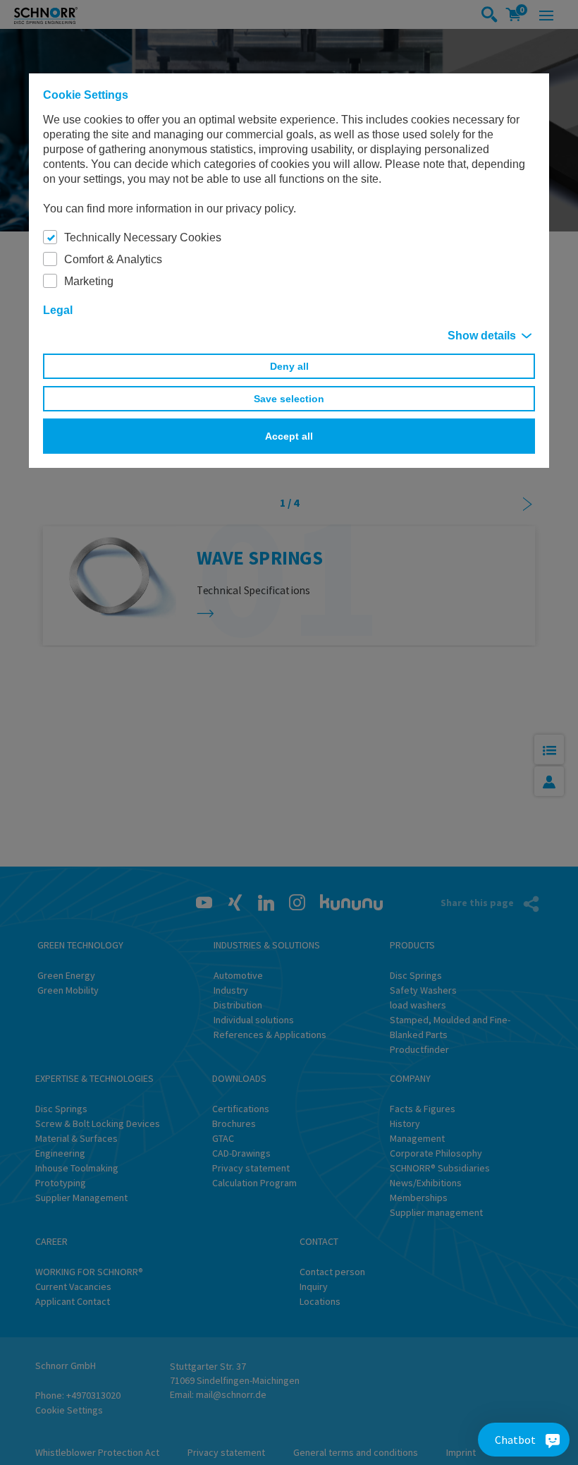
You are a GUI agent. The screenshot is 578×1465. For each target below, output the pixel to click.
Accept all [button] (289, 436)
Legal (58, 310)
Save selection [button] (289, 398)
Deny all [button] (289, 366)
